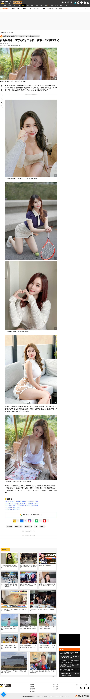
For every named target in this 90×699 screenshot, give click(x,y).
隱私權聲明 (32, 688)
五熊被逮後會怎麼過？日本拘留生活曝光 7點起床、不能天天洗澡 (28, 584)
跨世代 (24, 8)
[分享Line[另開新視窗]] (1, 90)
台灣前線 (36, 8)
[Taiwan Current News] (75, 2)
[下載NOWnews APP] (81, 2)
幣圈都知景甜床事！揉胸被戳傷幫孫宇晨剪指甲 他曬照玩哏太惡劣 (9, 628)
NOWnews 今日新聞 (5, 32)
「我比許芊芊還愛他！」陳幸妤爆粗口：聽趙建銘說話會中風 (47, 646)
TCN (30, 8)
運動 (28, 5)
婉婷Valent (9, 526)
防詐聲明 (32, 684)
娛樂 (23, 5)
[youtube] (72, 2)
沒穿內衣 (42, 526)
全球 (32, 5)
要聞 (14, 5)
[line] (68, 2)
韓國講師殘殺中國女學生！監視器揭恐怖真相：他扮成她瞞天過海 (28, 628)
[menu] (1, 5)
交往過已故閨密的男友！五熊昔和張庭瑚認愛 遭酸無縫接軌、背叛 (28, 646)
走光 (36, 526)
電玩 (46, 5)
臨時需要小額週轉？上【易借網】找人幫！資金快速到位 (47, 627)
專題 (18, 5)
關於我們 (55, 686)
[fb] (62, 2)
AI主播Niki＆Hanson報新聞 (55, 8)
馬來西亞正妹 (28, 526)
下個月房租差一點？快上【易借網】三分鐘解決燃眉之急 (43, 610)
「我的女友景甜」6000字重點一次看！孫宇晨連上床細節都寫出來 (9, 566)
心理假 (43, 8)
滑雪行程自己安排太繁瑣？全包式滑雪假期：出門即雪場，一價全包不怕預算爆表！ (9, 585)
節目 (56, 5)
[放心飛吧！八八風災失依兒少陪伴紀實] (17, 2)
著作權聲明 (32, 691)
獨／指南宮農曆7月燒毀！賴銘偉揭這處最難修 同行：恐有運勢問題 (28, 566)
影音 (52, 5)
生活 (41, 5)
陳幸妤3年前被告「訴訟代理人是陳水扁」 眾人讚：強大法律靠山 (43, 671)
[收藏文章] (1, 106)
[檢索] (85, 2)
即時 (9, 5)
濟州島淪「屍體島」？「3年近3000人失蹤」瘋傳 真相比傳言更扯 (14, 671)
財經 (37, 5)
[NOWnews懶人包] (78, 2)
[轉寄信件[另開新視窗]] (1, 94)
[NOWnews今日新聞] (6, 2)
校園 (65, 5)
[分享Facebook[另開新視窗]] (1, 86)
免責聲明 (32, 686)
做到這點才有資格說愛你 (45, 565)
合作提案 (55, 688)
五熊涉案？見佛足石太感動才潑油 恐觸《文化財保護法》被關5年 (47, 584)
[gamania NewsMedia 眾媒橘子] (82, 696)
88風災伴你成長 (15, 8)
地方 (61, 5)
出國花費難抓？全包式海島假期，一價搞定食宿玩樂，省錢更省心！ (9, 647)
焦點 (5, 5)
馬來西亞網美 (18, 526)
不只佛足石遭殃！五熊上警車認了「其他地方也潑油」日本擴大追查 (13, 610)
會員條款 (55, 684)
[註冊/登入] (88, 2)
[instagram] (65, 2)
